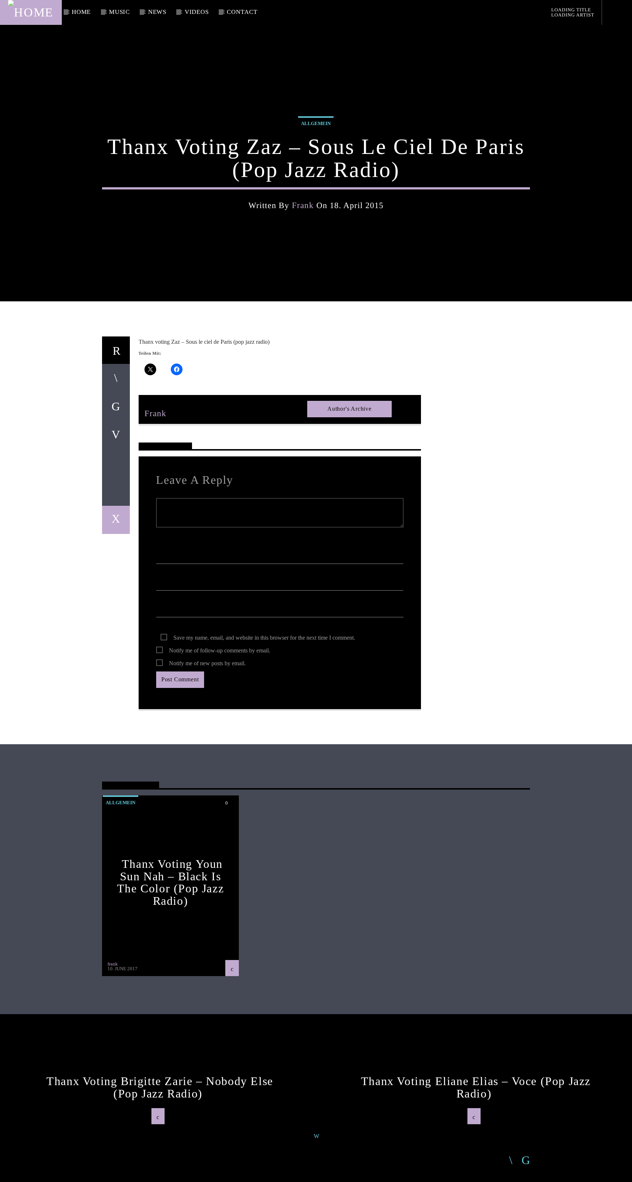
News (157, 11)
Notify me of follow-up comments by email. (219, 650)
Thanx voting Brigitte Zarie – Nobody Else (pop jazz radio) (159, 1087)
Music (119, 11)
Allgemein (316, 123)
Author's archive (349, 409)
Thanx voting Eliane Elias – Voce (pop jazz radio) (476, 1087)
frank (303, 205)
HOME (81, 11)
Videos (197, 11)
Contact (242, 11)
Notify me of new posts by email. (207, 663)
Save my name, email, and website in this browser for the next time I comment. (264, 638)
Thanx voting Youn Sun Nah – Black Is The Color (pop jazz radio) (170, 882)
